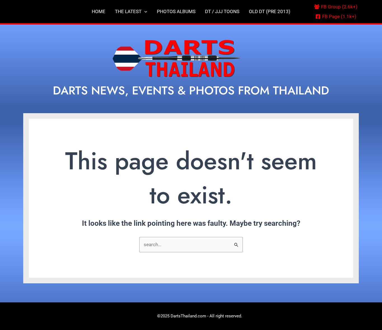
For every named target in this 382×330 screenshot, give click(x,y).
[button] (144, 11)
